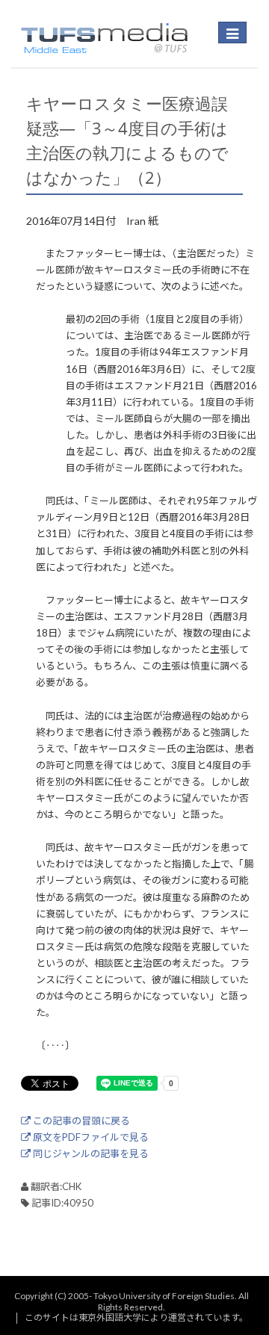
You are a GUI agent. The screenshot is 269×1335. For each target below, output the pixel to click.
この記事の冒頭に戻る (80, 1121)
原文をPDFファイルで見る (90, 1137)
